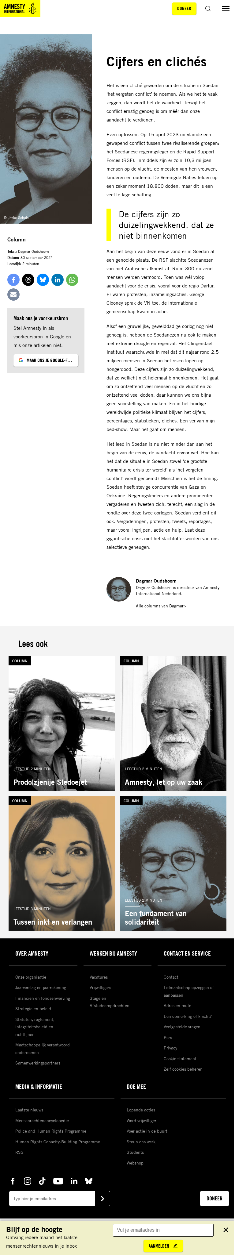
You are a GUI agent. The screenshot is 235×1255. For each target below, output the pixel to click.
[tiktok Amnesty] (42, 1180)
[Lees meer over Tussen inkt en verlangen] (62, 863)
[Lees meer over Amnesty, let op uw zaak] (173, 723)
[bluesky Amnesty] (88, 1180)
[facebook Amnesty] (13, 1180)
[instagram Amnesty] (27, 1180)
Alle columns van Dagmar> (161, 605)
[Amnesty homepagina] (20, 8)
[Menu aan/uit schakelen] (226, 8)
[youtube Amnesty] (58, 1180)
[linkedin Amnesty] (74, 1180)
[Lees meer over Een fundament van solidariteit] (173, 863)
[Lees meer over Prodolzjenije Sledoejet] (62, 723)
